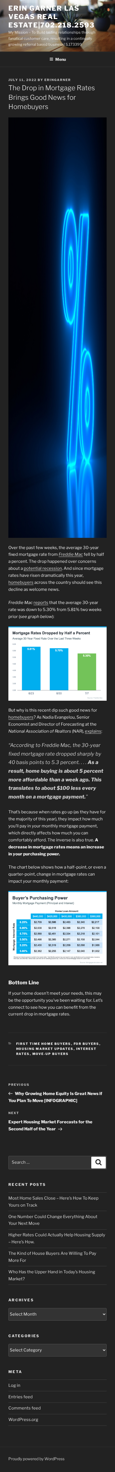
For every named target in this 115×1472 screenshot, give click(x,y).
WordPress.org (23, 1419)
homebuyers (20, 582)
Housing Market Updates (45, 1049)
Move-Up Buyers (50, 1054)
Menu (60, 59)
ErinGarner (57, 80)
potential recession (43, 568)
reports (40, 602)
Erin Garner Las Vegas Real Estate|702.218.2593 (51, 16)
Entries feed (20, 1396)
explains (93, 731)
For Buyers (86, 1044)
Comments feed (24, 1408)
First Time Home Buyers (43, 1044)
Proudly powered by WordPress (36, 1458)
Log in (14, 1385)
